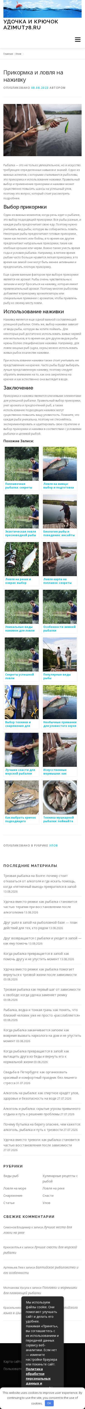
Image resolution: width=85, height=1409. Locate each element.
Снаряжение (12, 1195)
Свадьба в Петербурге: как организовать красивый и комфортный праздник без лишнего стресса (40, 1077)
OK (49, 1403)
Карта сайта (12, 1361)
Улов (18, 53)
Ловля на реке (54, 1188)
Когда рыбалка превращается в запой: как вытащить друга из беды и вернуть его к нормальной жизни (36, 1056)
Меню (78, 40)
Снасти (48, 1195)
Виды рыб (11, 1176)
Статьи (9, 1203)
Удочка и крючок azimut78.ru (30, 24)
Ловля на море (14, 1188)
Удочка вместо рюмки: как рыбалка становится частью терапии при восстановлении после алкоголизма (40, 907)
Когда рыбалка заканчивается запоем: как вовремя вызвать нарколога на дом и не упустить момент (42, 1035)
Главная (8, 53)
